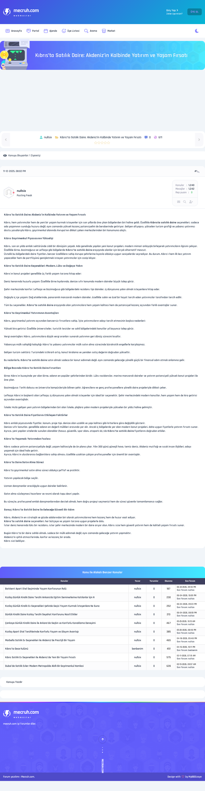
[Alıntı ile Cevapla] (198, 172)
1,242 (191, 188)
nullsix (21, 191)
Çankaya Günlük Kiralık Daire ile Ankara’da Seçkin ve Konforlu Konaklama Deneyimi (50, 623)
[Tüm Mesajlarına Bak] (184, 201)
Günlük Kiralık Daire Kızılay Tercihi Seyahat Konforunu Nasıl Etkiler (41, 614)
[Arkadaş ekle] (191, 201)
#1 (195, 171)
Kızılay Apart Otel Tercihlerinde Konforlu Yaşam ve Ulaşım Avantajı (42, 631)
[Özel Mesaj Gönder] (178, 201)
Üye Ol (195, 12)
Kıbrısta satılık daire (163, 222)
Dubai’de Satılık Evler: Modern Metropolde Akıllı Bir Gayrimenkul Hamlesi (44, 666)
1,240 (191, 185)
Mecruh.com (27, 776)
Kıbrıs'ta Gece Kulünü (16, 648)
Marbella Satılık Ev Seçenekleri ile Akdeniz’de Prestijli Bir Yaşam (40, 640)
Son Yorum (182, 590)
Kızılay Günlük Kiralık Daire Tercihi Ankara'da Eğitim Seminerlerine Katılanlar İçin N (49, 597)
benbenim (137, 648)
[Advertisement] (102, 101)
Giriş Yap (174, 12)
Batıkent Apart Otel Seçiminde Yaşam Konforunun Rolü (35, 588)
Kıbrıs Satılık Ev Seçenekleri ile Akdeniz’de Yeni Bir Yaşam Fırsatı (40, 657)
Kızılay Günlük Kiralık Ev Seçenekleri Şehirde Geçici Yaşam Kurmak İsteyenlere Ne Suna (52, 606)
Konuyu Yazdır (14, 682)
